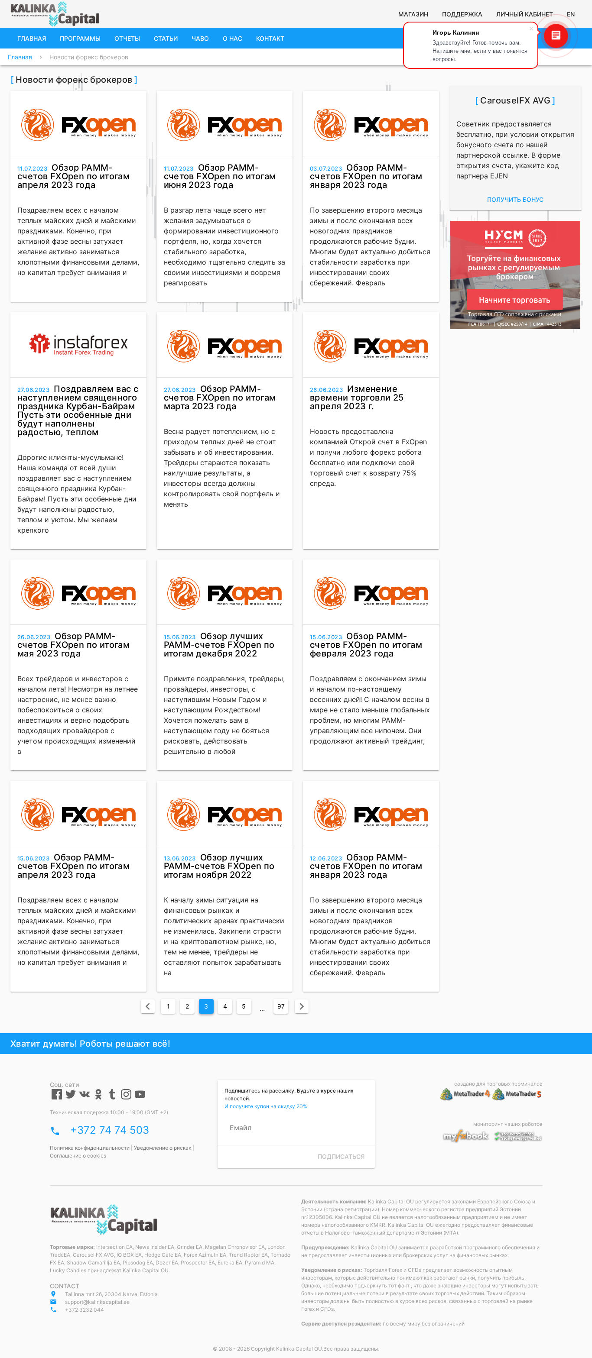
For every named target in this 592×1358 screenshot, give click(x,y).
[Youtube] (140, 1098)
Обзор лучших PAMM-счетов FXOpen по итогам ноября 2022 (219, 866)
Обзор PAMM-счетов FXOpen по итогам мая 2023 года (73, 645)
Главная (20, 57)
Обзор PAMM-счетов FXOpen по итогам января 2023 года (366, 176)
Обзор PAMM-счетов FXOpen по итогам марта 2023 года (220, 397)
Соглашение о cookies (78, 1155)
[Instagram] (126, 1098)
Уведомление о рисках (162, 1148)
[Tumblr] (112, 1098)
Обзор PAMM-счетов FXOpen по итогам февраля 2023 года (366, 645)
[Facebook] (57, 1098)
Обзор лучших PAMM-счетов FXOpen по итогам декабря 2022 (219, 645)
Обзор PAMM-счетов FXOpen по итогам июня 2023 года (220, 176)
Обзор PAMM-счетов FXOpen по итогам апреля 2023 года (73, 176)
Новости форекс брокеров (88, 57)
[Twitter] (71, 1098)
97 (281, 1006)
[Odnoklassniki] (98, 1098)
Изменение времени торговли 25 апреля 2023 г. (357, 397)
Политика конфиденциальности (90, 1148)
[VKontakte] (84, 1098)
